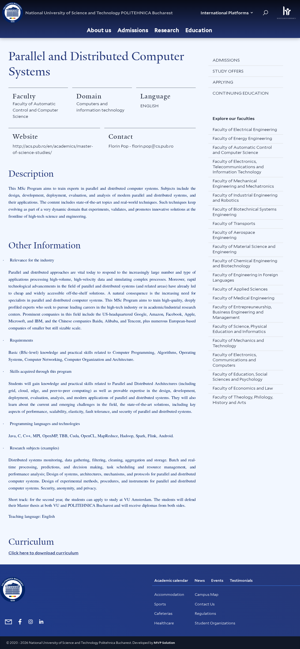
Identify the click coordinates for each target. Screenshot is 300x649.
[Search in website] (265, 12)
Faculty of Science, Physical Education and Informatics (240, 329)
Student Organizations (215, 623)
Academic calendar (171, 580)
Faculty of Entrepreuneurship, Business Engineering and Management (242, 312)
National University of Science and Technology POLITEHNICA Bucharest (99, 12)
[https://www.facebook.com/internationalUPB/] (20, 621)
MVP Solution (164, 643)
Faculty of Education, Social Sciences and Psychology (240, 377)
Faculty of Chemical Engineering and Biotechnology (245, 263)
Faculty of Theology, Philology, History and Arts (243, 400)
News (200, 580)
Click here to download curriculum (43, 552)
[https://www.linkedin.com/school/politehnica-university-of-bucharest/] (41, 621)
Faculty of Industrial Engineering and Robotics (245, 198)
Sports (160, 604)
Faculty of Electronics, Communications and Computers (235, 360)
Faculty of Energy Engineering (242, 138)
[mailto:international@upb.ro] (7, 621)
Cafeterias (163, 613)
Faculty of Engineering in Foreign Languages (245, 277)
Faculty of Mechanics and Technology (238, 343)
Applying (223, 82)
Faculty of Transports (234, 223)
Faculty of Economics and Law (243, 388)
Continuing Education (241, 93)
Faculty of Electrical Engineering (245, 129)
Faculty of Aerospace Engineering (234, 235)
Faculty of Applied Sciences (240, 289)
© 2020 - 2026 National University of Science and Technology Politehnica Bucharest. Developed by (80, 643)
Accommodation (169, 594)
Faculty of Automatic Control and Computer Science (35, 110)
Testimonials (241, 580)
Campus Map (206, 594)
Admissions (226, 60)
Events (217, 580)
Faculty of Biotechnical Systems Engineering (245, 212)
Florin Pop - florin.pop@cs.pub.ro (141, 146)
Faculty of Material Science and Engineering (244, 249)
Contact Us (205, 604)
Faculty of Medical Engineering (243, 297)
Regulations (205, 613)
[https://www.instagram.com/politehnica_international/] (30, 621)
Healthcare (164, 623)
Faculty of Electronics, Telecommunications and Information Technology (238, 166)
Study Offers (228, 71)
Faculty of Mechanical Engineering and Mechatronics (243, 183)
